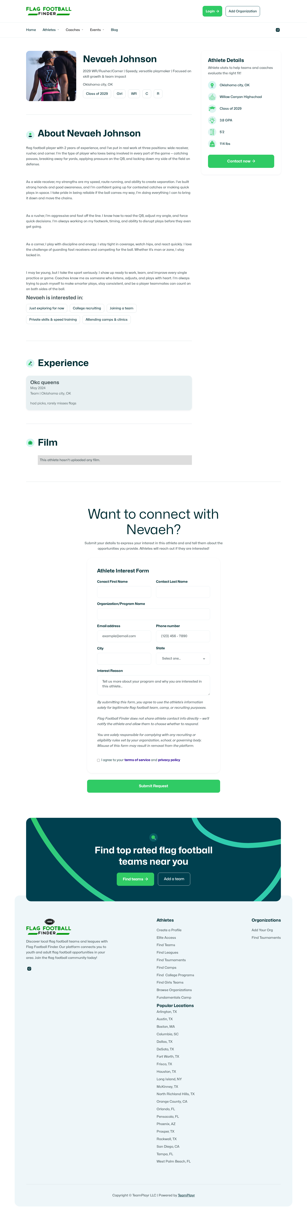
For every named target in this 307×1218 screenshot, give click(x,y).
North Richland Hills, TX (176, 1094)
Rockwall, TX (167, 1139)
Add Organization (243, 11)
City (100, 648)
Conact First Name (112, 581)
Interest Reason (110, 671)
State (160, 648)
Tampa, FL (165, 1154)
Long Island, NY (169, 1079)
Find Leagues (167, 952)
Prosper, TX (165, 1131)
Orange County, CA (172, 1101)
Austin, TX (165, 1019)
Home (31, 30)
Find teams (135, 879)
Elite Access (166, 937)
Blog (114, 30)
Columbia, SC (168, 1034)
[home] (49, 11)
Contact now (241, 161)
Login (212, 11)
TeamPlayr (186, 1195)
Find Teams (166, 945)
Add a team (174, 879)
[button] (51, 30)
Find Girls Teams (170, 982)
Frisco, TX (164, 1064)
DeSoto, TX (165, 1049)
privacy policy (169, 760)
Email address (108, 626)
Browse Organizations (174, 990)
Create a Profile (169, 930)
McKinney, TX (167, 1086)
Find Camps (166, 967)
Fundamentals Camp (174, 997)
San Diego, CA (168, 1146)
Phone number (168, 626)
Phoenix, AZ (166, 1124)
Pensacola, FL (168, 1116)
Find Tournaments (171, 960)
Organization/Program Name (121, 604)
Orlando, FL (166, 1109)
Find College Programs (175, 975)
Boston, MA (166, 1026)
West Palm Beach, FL (174, 1161)
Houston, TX (166, 1071)
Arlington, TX (167, 1011)
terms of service (137, 760)
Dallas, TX (165, 1041)
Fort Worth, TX (168, 1056)
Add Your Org (262, 930)
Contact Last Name (172, 581)
